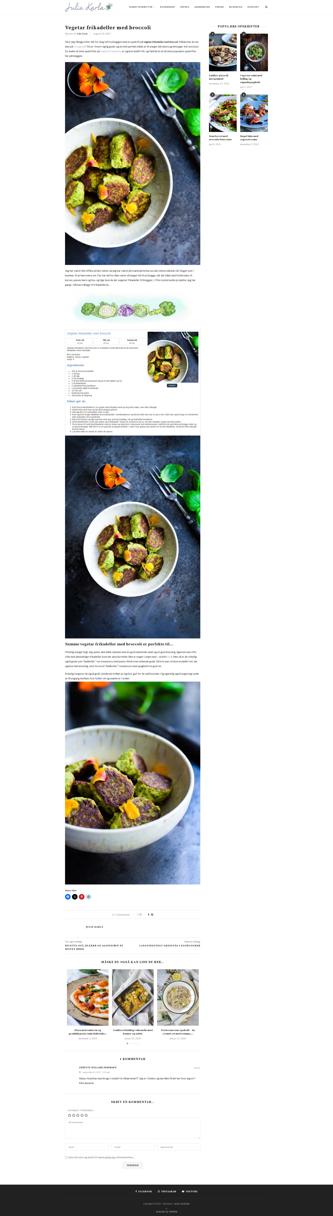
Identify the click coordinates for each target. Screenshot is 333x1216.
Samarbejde (202, 7)
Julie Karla (82, 33)
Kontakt (253, 7)
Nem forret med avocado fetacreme (220, 138)
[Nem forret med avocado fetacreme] (223, 113)
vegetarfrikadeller (110, 51)
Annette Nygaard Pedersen (98, 1067)
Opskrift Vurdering (80, 1110)
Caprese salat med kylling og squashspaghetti (251, 79)
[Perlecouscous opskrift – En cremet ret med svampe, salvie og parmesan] (178, 997)
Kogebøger (167, 7)
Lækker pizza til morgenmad (218, 77)
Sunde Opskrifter (140, 7)
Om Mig (184, 7)
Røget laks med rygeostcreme (249, 138)
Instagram (79, 46)
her (169, 656)
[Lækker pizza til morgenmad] (223, 52)
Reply (197, 1068)
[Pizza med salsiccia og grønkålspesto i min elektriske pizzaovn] (88, 997)
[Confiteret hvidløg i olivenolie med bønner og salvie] (133, 997)
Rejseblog (235, 7)
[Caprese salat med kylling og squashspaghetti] (254, 52)
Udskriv (172, 386)
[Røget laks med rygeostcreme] (254, 113)
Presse (219, 7)
